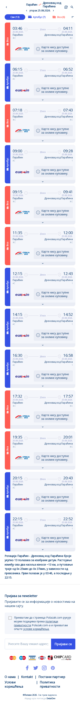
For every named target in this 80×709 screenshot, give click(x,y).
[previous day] (26, 10)
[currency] (66, 7)
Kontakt (27, 677)
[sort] (72, 17)
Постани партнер (51, 677)
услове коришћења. (36, 629)
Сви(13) (14, 17)
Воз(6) (61, 17)
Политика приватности (50, 684)
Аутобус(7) (39, 17)
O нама (10, 677)
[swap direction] (40, 4)
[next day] (53, 10)
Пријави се (63, 644)
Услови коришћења (14, 684)
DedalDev (51, 698)
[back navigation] (7, 7)
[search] (72, 7)
